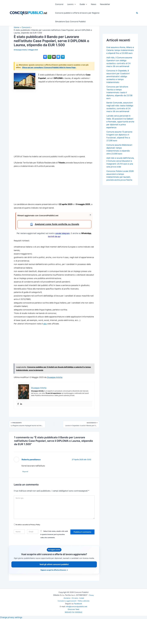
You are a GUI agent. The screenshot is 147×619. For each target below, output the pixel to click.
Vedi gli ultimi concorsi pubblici (54, 564)
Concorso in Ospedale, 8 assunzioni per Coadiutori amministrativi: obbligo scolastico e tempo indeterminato (118, 76)
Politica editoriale (83, 601)
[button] (75, 4)
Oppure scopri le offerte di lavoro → (54, 570)
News (93, 4)
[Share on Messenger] (58, 57)
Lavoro (70, 4)
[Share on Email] (54, 57)
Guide (82, 4)
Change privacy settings (11, 617)
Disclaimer (67, 598)
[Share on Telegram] (63, 57)
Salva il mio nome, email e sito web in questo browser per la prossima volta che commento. (54, 534)
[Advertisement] (54, 121)
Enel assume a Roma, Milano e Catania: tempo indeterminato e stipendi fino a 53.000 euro (120, 50)
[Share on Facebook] (45, 57)
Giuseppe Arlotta (54, 377)
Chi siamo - (75, 598)
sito (45, 324)
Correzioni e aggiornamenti (67, 601)
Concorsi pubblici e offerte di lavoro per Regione (77, 13)
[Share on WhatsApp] (49, 57)
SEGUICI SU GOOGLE (73, 612)
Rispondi (25, 471)
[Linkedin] (21, 404)
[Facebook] (18, 404)
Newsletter (105, 4)
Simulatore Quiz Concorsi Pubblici (70, 21)
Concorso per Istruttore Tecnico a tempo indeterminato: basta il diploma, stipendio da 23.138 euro (119, 92)
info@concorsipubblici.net (76, 606)
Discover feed (73, 609)
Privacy (91, 595)
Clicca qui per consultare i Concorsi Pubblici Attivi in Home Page (49, 67)
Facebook (78, 603)
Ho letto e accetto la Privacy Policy (27, 524)
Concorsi (59, 4)
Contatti (81, 598)
